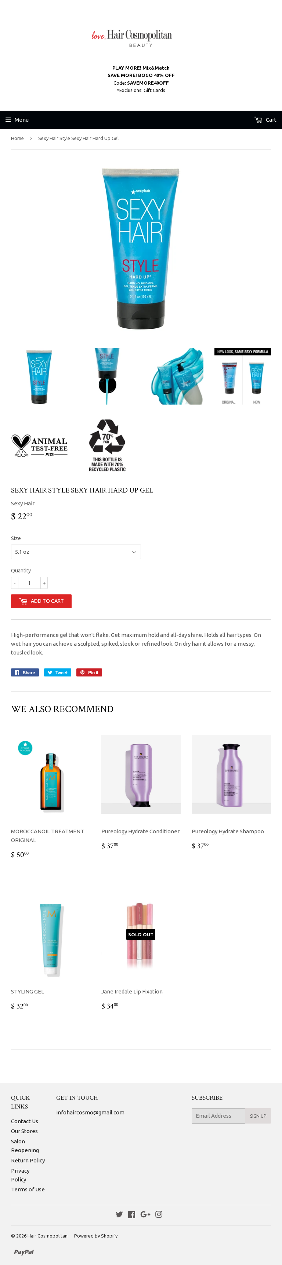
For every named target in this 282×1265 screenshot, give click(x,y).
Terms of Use (28, 1189)
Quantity (21, 571)
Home (17, 138)
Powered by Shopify (96, 1235)
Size (16, 538)
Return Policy (28, 1160)
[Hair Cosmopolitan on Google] (145, 1215)
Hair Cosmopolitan (48, 1235)
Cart (270, 120)
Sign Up (258, 1116)
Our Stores (24, 1131)
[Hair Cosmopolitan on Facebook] (131, 1215)
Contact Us (24, 1121)
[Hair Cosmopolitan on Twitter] (119, 1215)
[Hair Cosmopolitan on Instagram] (159, 1215)
